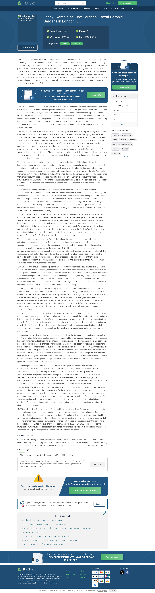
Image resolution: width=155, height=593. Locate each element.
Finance (125, 149)
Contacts (132, 8)
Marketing (115, 149)
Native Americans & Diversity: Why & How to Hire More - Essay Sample (50, 540)
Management (126, 135)
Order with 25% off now (85, 490)
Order (68, 571)
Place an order (112, 557)
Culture (133, 140)
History (114, 140)
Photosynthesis (119, 101)
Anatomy (117, 110)
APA (22, 455)
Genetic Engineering (121, 106)
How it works (70, 574)
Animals (117, 115)
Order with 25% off (127, 3)
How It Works (59, 8)
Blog (122, 8)
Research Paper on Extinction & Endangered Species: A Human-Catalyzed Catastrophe (57, 528)
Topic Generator (74, 8)
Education (123, 140)
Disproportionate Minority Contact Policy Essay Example (44, 524)
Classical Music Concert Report (34, 532)
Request (99, 504)
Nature (65, 44)
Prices (97, 8)
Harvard (37, 455)
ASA (56, 455)
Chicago (47, 455)
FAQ (105, 8)
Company (115, 135)
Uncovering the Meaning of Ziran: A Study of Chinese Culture (46, 536)
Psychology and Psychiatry (122, 144)
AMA (71, 455)
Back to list (28, 47)
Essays (114, 8)
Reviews (87, 8)
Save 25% (96, 95)
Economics (116, 153)
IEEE (63, 455)
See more (124, 124)
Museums (77, 44)
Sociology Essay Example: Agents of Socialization (42, 520)
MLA (29, 455)
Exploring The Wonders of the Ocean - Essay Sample (43, 544)
